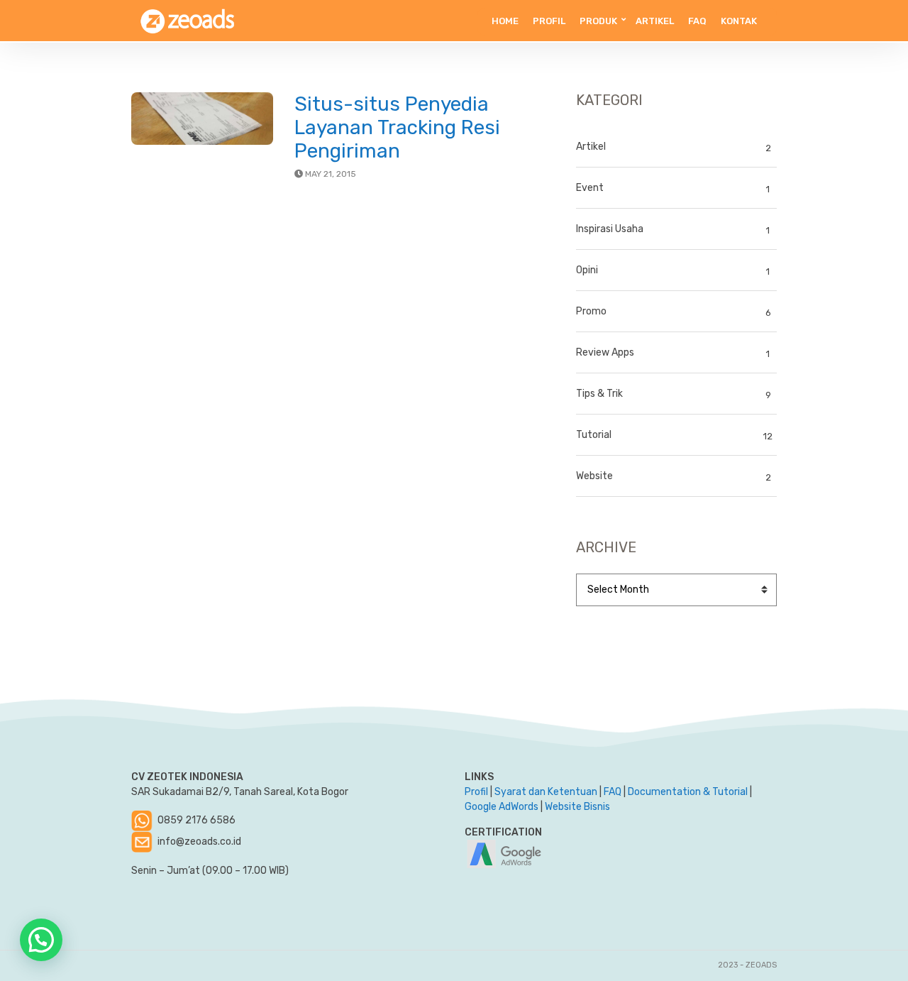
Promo (591, 311)
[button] (41, 940)
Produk (598, 21)
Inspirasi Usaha (609, 229)
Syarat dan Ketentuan (545, 792)
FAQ (612, 792)
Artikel (655, 21)
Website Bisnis (577, 807)
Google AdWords (501, 807)
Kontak (739, 21)
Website (594, 476)
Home (505, 21)
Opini (587, 270)
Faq (697, 21)
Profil (549, 21)
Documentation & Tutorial (688, 792)
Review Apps (605, 352)
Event (590, 188)
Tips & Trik (599, 394)
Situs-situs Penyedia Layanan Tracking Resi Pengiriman (397, 127)
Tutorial (593, 435)
